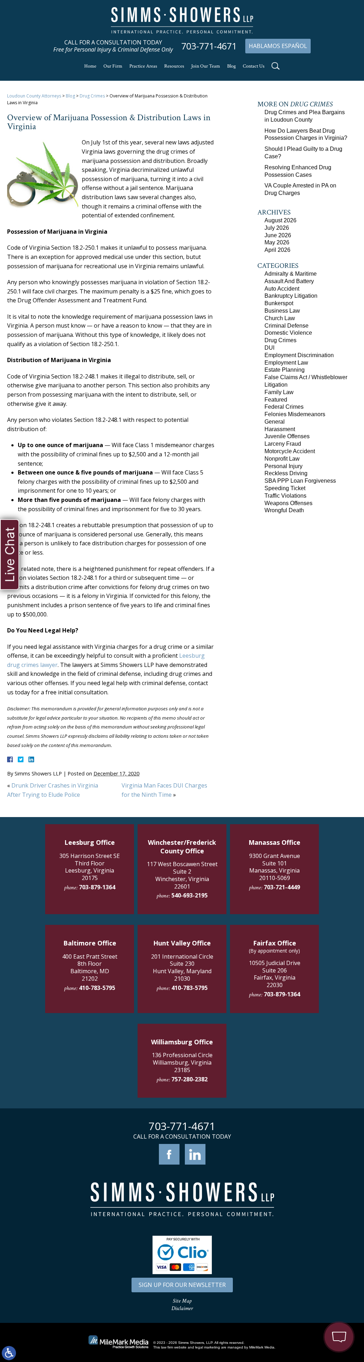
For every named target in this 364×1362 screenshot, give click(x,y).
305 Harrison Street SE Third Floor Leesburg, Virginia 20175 (89, 867)
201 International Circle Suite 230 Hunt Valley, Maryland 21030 (182, 967)
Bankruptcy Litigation (290, 296)
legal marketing (207, 1347)
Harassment (279, 429)
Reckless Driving (285, 473)
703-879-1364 (97, 887)
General (274, 422)
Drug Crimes (92, 96)
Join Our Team (205, 66)
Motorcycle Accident (289, 451)
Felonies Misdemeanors (294, 414)
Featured (275, 400)
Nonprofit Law (282, 459)
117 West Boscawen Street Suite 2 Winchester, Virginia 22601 (182, 875)
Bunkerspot (278, 303)
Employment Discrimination (299, 355)
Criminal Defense (286, 326)
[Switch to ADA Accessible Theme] (9, 1353)
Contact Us (253, 66)
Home (90, 66)
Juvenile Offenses (287, 436)
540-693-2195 (189, 895)
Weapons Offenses (288, 503)
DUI (269, 348)
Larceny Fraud (282, 444)
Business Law (282, 311)
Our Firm (112, 66)
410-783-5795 (97, 988)
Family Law (279, 392)
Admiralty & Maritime (290, 274)
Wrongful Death (284, 510)
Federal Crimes (284, 407)
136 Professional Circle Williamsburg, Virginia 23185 (182, 1062)
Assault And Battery (289, 281)
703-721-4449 (282, 887)
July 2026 (276, 228)
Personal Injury (283, 466)
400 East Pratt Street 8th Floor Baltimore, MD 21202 (89, 967)
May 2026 (276, 242)
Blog (231, 66)
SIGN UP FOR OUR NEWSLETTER (182, 1285)
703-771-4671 (209, 46)
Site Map (182, 1301)
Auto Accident (281, 289)
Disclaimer (182, 1308)
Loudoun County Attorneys (34, 96)
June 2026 (277, 235)
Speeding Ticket (284, 488)
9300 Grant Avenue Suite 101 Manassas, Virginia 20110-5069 (274, 867)
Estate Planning (284, 370)
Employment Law (286, 363)
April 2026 (277, 250)
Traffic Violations (285, 496)
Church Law (279, 318)
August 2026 (280, 220)
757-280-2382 (189, 1079)
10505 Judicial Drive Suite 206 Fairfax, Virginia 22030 (274, 974)
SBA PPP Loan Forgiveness (300, 481)
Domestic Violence (288, 333)
